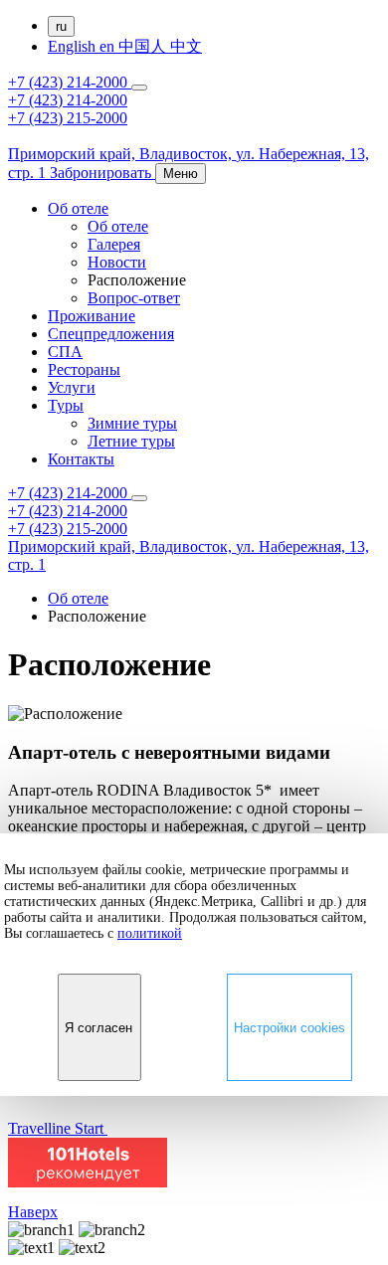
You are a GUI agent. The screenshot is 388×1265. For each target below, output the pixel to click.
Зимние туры (132, 423)
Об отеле (78, 208)
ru (61, 26)
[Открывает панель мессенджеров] (139, 87)
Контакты (81, 459)
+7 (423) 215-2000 (67, 117)
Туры (66, 405)
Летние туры (131, 441)
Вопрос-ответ (134, 297)
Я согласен (98, 1027)
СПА (65, 351)
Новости (117, 262)
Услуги (72, 387)
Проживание (91, 315)
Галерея (114, 244)
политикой (149, 933)
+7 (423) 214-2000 (69, 82)
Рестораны (84, 369)
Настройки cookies (289, 1027)
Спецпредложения (111, 333)
